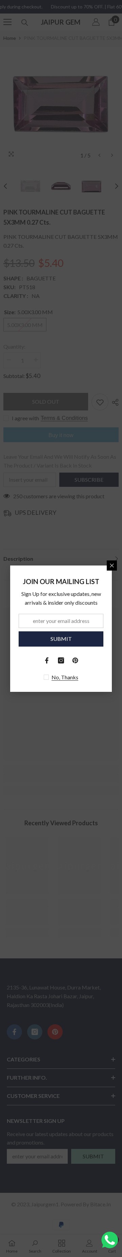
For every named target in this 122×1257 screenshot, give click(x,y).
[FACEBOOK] (47, 660)
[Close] (112, 565)
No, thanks (65, 677)
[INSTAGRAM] (61, 660)
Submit (61, 638)
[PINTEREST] (75, 660)
